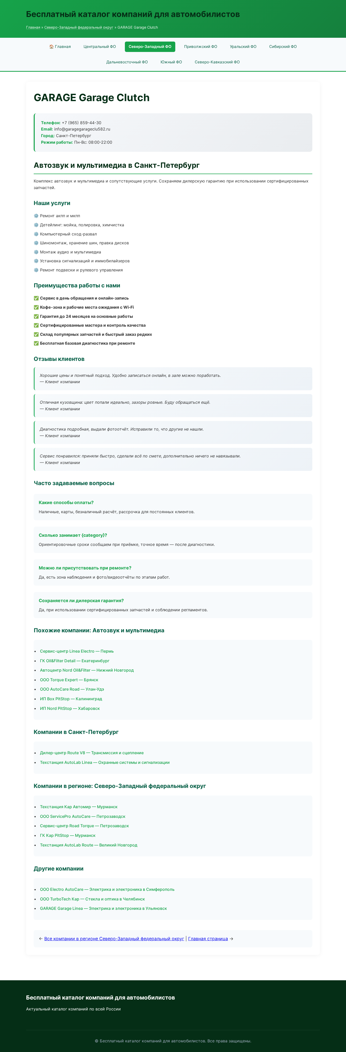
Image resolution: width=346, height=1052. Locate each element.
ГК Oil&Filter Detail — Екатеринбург (74, 660)
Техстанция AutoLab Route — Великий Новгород (88, 844)
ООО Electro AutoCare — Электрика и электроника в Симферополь (107, 889)
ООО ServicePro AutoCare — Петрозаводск (82, 816)
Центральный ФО (100, 46)
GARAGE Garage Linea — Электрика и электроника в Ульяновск (103, 908)
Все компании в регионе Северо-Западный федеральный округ (114, 938)
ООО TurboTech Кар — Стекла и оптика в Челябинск (92, 898)
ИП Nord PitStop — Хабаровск (70, 708)
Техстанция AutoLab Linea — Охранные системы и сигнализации (105, 762)
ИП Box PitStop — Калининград (71, 698)
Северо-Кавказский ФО (217, 62)
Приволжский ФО (200, 46)
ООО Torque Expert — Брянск (69, 679)
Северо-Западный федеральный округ (78, 27)
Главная (33, 27)
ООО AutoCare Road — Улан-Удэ (72, 689)
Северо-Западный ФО (150, 46)
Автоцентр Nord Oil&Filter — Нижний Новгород (87, 670)
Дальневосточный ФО (127, 62)
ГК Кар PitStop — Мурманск (67, 835)
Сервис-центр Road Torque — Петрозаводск (84, 825)
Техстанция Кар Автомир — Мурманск (79, 806)
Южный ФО (171, 62)
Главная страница (208, 938)
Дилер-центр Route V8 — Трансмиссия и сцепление (92, 752)
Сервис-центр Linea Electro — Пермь (77, 651)
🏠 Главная (60, 46)
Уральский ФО (243, 46)
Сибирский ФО (283, 46)
